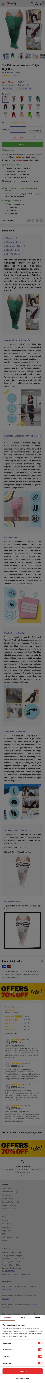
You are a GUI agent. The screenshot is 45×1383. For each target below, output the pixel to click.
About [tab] (37, 1318)
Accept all (22, 1371)
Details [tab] (22, 1318)
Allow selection (22, 1378)
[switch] (40, 1343)
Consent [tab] (7, 1318)
